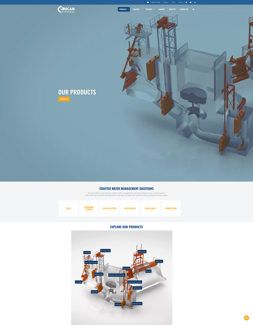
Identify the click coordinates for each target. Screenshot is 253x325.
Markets (161, 9)
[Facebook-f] (186, 2)
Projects (136, 9)
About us (172, 9)
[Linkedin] (195, 2)
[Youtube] (190, 2)
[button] (246, 318)
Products (122, 9)
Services (149, 9)
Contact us (184, 9)
